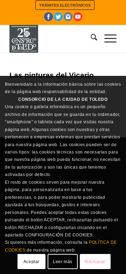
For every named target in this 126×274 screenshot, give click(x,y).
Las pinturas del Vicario (51, 75)
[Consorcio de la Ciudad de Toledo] (52, 39)
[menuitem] (64, 5)
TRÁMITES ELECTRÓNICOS (65, 5)
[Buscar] (90, 39)
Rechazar (95, 261)
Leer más (62, 261)
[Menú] (107, 39)
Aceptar (31, 261)
